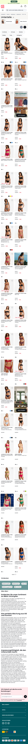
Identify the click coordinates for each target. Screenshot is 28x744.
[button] (25, 6)
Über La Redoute (5, 704)
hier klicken (19, 700)
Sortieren (4, 32)
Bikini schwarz (17, 587)
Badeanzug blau (6, 583)
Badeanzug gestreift (7, 587)
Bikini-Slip (24, 14)
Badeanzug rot (15, 583)
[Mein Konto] (21, 6)
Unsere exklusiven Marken (8, 715)
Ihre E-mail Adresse (6, 694)
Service (3, 709)
